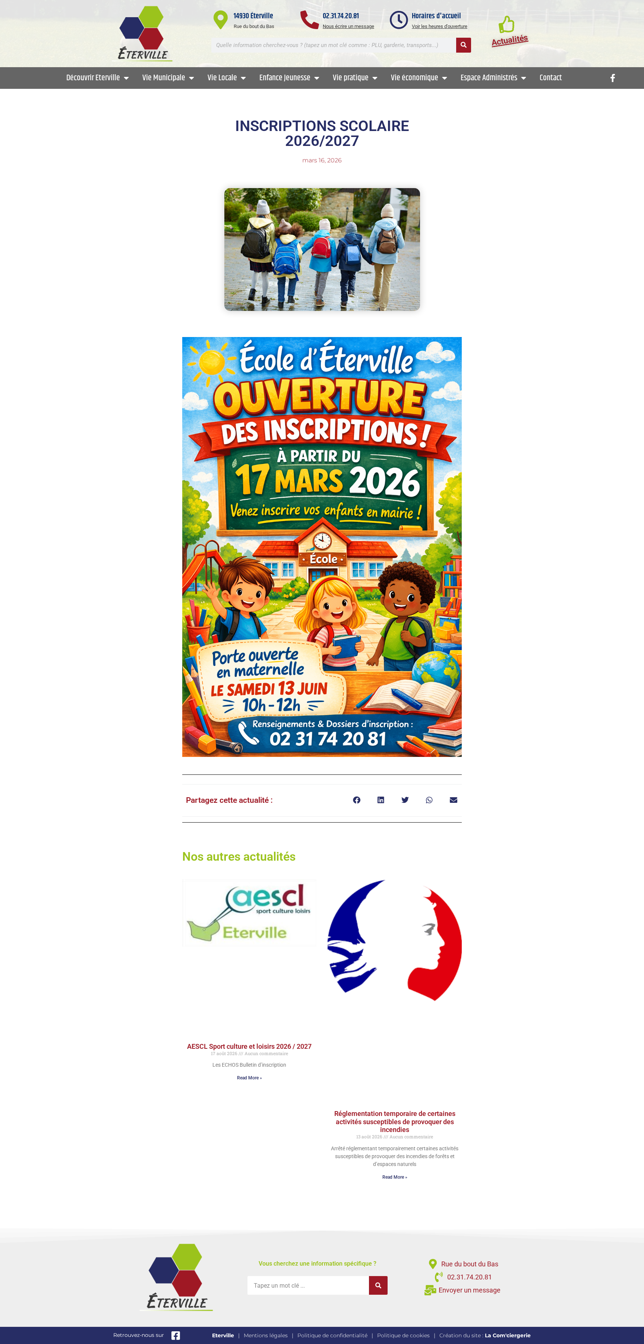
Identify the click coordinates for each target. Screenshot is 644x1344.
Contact (551, 78)
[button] (356, 800)
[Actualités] (507, 24)
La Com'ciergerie (508, 1335)
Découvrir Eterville (93, 78)
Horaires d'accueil (436, 16)
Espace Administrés (489, 78)
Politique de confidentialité (332, 1335)
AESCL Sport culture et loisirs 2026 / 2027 (249, 1046)
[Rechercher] (463, 45)
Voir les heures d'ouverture (439, 26)
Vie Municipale (163, 78)
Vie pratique (351, 78)
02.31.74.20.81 (341, 16)
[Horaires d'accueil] (398, 19)
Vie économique (414, 78)
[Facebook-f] (612, 78)
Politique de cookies (403, 1335)
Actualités (510, 39)
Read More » (249, 1077)
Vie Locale (222, 78)
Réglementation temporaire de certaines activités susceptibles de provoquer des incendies (394, 1121)
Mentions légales (266, 1335)
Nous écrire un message (348, 26)
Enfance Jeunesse (284, 78)
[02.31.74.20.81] (309, 19)
